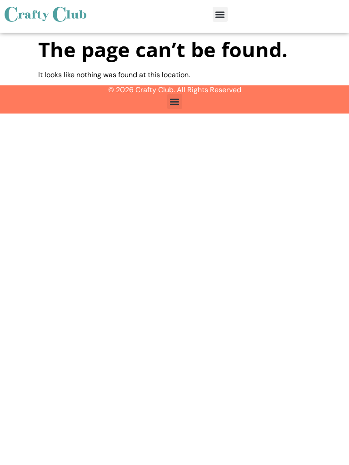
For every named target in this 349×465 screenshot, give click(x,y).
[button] (220, 14)
